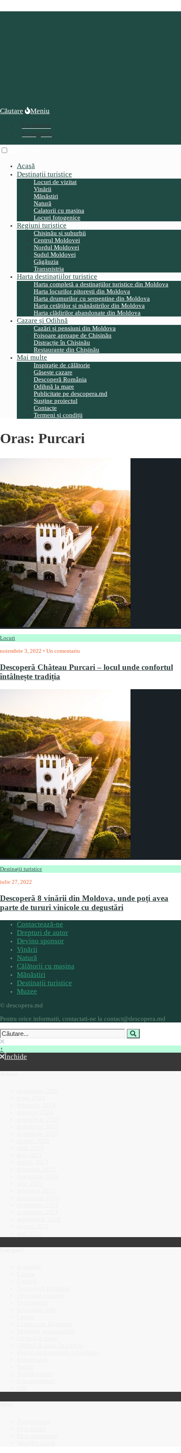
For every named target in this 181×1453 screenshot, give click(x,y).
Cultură (26, 1281)
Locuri (7, 638)
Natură (42, 203)
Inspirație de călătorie (62, 365)
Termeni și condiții (58, 415)
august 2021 (33, 1226)
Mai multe (32, 357)
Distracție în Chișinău (62, 342)
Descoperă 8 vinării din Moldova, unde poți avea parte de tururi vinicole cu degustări (84, 903)
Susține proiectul (55, 400)
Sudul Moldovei (55, 254)
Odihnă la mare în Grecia (50, 1345)
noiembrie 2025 (38, 1090)
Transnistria (49, 268)
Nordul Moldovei (56, 247)
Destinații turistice (44, 174)
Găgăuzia (46, 261)
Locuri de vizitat (55, 182)
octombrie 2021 (38, 1212)
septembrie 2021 (39, 1219)
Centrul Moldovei (57, 240)
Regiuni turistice (42, 225)
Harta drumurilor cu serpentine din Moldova (92, 298)
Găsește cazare (53, 372)
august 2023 (33, 1140)
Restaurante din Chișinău (66, 349)
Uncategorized (36, 1381)
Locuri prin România (44, 1324)
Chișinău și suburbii (60, 233)
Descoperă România (60, 379)
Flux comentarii (37, 1435)
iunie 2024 (31, 1098)
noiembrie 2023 (38, 1126)
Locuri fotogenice (57, 217)
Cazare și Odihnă (42, 320)
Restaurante (32, 1359)
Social (25, 1366)
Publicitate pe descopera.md (70, 393)
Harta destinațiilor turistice (57, 276)
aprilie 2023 (32, 1162)
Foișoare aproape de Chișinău (73, 335)
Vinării (42, 189)
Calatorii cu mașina (59, 210)
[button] (4, 150)
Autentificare (34, 1421)
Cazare (26, 1274)
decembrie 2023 (38, 1119)
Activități (29, 1267)
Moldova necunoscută (46, 1331)
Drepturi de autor (42, 933)
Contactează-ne (40, 924)
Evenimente (32, 1302)
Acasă (26, 166)
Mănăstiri (46, 196)
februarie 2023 (36, 1169)
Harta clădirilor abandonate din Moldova (87, 312)
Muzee (27, 991)
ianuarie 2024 (35, 1112)
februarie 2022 (36, 1190)
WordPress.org (36, 1443)
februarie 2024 (36, 1105)
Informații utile (36, 1309)
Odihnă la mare (54, 386)
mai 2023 (29, 1155)
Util (22, 1388)
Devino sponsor (40, 941)
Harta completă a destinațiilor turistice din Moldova (101, 284)
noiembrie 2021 (38, 1204)
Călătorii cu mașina (46, 966)
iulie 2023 (30, 1147)
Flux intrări (31, 1428)
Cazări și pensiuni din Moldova (75, 328)
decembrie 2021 (38, 1197)
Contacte (45, 408)
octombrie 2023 (38, 1133)
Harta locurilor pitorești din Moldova (82, 291)
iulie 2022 (30, 1183)
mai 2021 (29, 1233)
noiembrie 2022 (38, 1176)
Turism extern (35, 1373)
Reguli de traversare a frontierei (58, 1352)
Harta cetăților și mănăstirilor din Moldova (89, 305)
